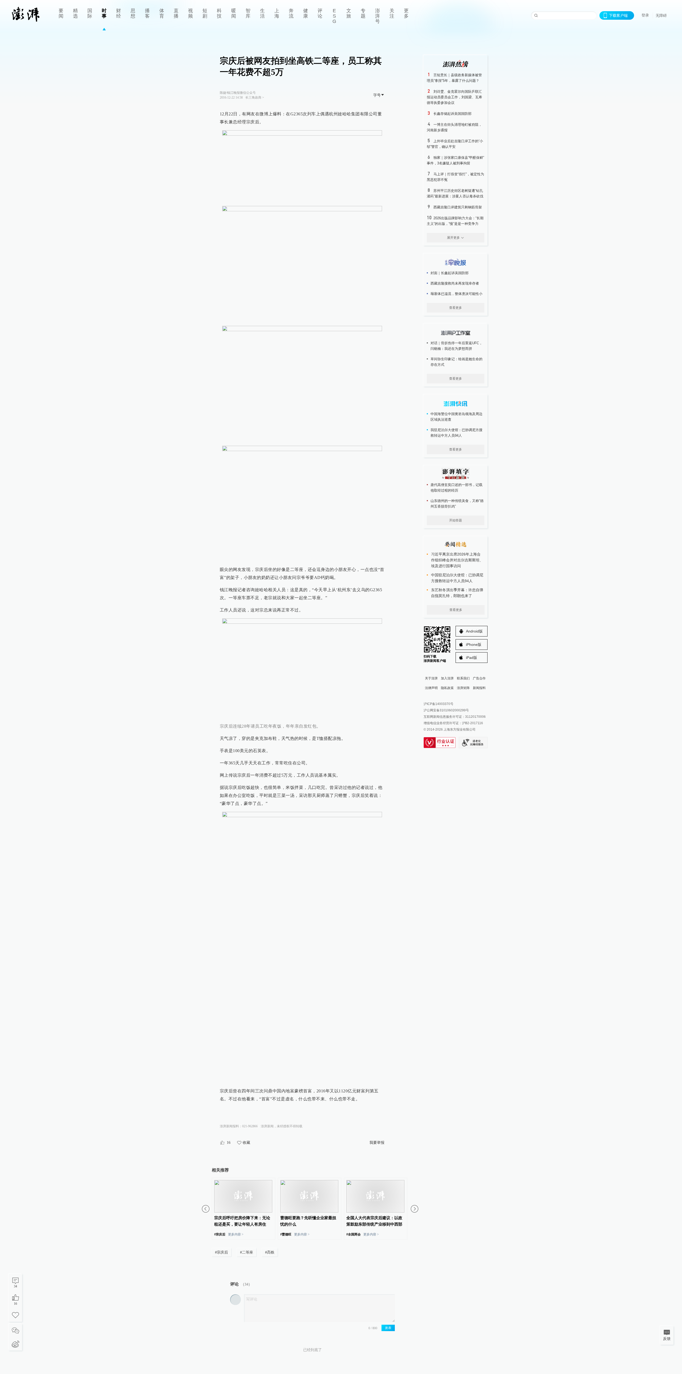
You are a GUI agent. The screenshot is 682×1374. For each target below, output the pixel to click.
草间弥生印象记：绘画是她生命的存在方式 (456, 362)
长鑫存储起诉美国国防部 (452, 114)
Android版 (474, 631)
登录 (645, 15)
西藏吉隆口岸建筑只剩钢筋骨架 (457, 207)
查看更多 (455, 308)
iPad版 (471, 657)
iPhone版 (473, 644)
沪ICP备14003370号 (438, 704)
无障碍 (661, 15)
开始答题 (455, 520)
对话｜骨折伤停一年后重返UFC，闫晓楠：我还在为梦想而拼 (456, 346)
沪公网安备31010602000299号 (446, 710)
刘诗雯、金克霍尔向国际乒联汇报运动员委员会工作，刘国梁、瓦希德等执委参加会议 (454, 97)
